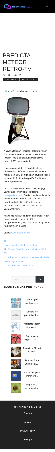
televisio (36, 249)
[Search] (40, 279)
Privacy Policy (27, 431)
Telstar (44, 249)
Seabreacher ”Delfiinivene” (21, 265)
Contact (27, 422)
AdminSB (6, 75)
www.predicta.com (13, 195)
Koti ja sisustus (11, 79)
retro (27, 249)
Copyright (27, 439)
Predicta (20, 249)
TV (5, 253)
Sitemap (27, 413)
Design (11, 249)
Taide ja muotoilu (29, 79)
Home (7, 91)
